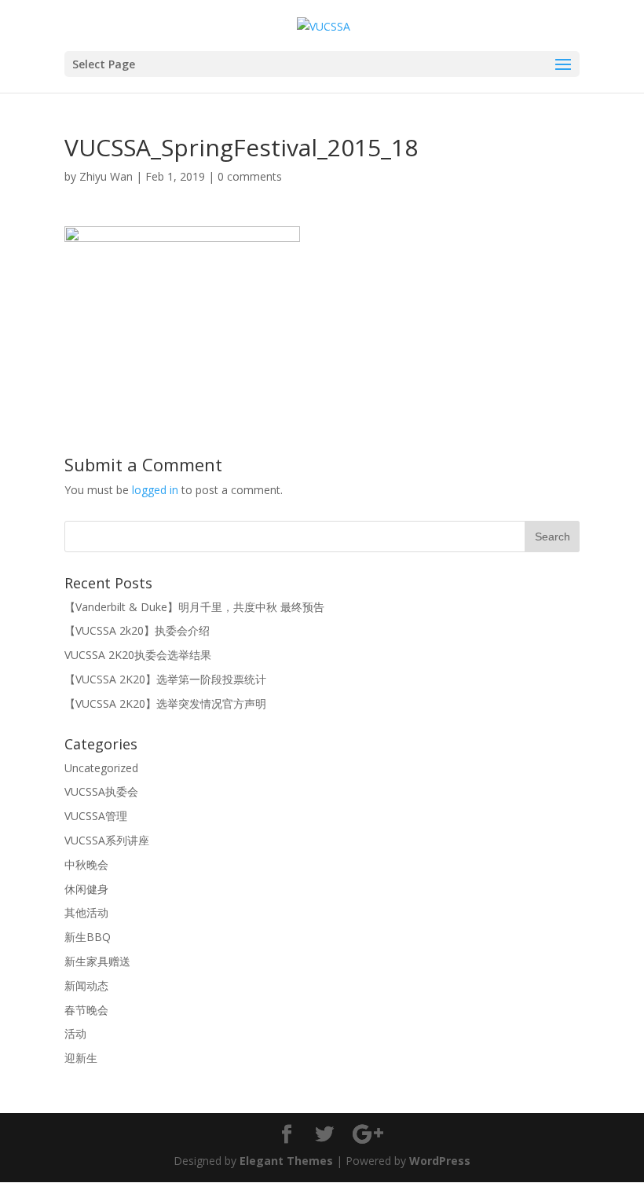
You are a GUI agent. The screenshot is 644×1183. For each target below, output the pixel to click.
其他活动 (86, 912)
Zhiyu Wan (106, 176)
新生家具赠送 (97, 961)
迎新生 (80, 1057)
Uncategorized (101, 767)
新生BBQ (87, 936)
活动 (75, 1033)
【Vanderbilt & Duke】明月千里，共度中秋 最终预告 (194, 606)
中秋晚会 (86, 864)
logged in (155, 489)
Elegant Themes (286, 1160)
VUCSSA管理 (95, 815)
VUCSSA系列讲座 (106, 840)
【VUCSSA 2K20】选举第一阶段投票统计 (165, 679)
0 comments (250, 176)
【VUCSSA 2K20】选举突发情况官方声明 (165, 703)
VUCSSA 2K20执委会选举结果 (137, 654)
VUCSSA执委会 (101, 791)
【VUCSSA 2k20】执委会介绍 (137, 630)
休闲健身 (86, 888)
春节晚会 (86, 1009)
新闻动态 (86, 985)
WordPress (439, 1160)
